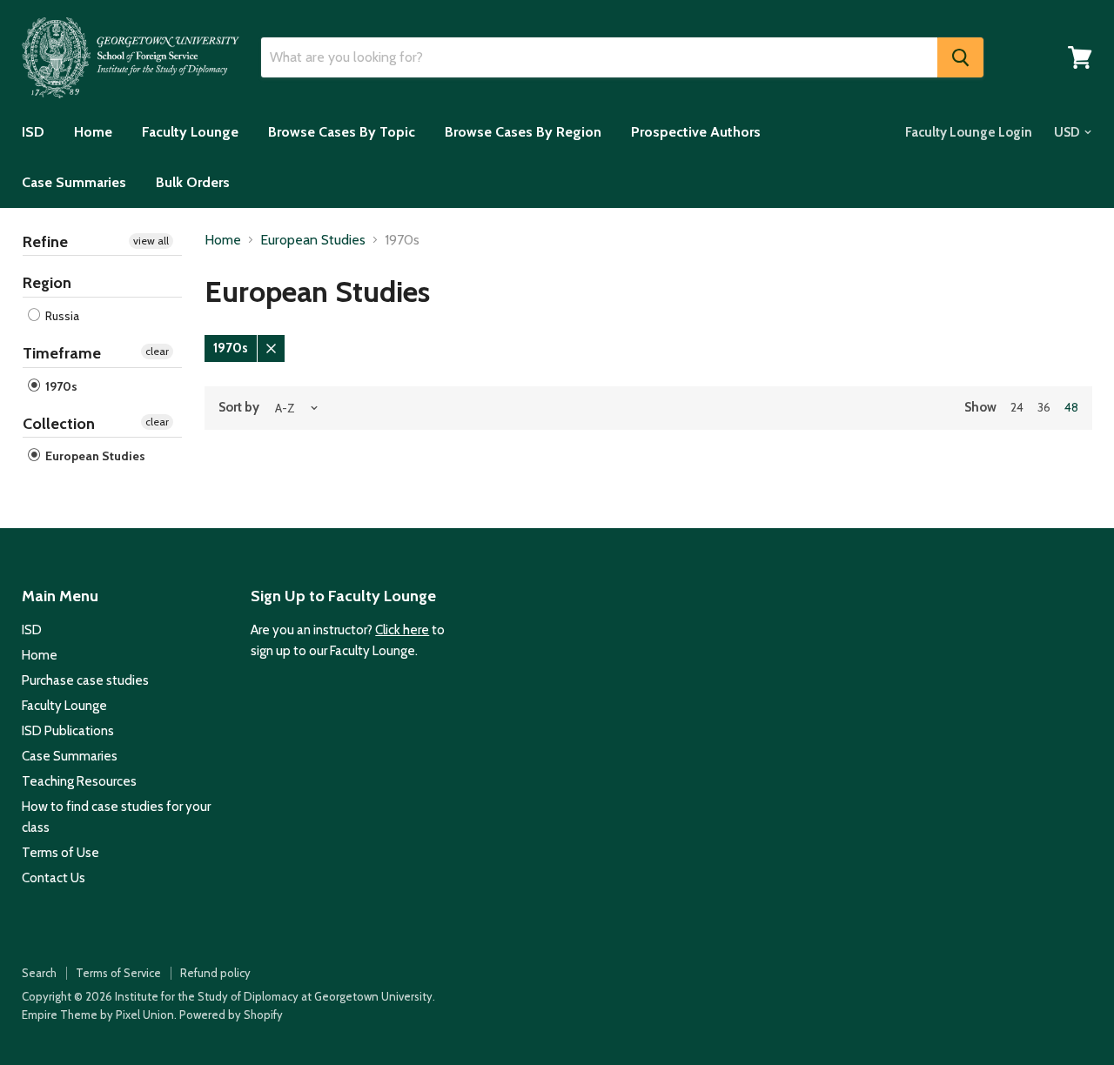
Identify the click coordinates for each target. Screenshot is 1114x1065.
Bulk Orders (193, 182)
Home (93, 132)
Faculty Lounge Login (968, 132)
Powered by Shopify (231, 1014)
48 (1071, 407)
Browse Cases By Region (523, 132)
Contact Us (53, 878)
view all (151, 240)
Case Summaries (74, 182)
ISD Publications (68, 731)
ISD (33, 132)
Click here (402, 630)
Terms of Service (118, 973)
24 (1016, 407)
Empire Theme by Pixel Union (98, 1014)
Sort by (238, 407)
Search (39, 973)
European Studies (94, 456)
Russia (61, 316)
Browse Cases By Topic (341, 132)
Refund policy (215, 973)
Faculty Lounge (190, 132)
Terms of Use (60, 853)
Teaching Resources (79, 781)
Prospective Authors (696, 132)
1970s (60, 386)
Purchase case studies (85, 680)
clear (157, 351)
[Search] (960, 57)
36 (1043, 407)
